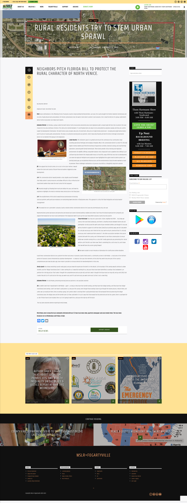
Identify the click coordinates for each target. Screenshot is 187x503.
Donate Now (33, 2)
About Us (21, 7)
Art (97, 476)
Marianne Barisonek (124, 401)
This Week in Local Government (94, 380)
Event (27, 359)
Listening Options (66, 471)
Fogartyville (53, 7)
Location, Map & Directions (33, 481)
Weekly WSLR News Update (140, 198)
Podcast (95, 21)
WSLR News (84, 47)
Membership (134, 471)
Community (99, 479)
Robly (164, 202)
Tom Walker (29, 401)
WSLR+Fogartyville (93, 455)
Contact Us (29, 479)
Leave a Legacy (135, 479)
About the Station (31, 474)
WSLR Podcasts (65, 479)
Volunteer (133, 474)
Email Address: (134, 183)
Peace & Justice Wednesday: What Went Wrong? (141, 431)
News (42, 7)
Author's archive (104, 329)
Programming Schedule (32, 476)
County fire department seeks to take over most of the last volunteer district (47, 433)
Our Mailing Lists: (134, 192)
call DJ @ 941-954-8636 (19, 2)
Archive (75, 7)
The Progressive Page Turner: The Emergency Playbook (140, 379)
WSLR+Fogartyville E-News (140, 195)
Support (65, 7)
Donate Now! (88, 6)
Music (63, 474)
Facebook (6, 2)
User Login (133, 481)
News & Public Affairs (67, 476)
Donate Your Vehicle (136, 476)
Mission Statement (31, 471)
